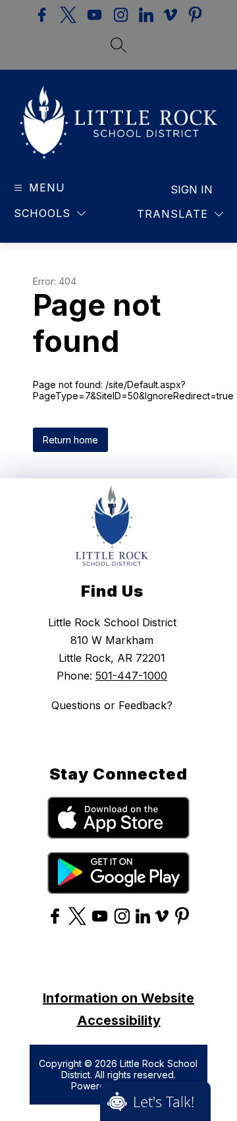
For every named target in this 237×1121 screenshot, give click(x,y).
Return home (70, 439)
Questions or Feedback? (111, 705)
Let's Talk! (163, 1101)
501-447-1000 (131, 675)
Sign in (192, 189)
